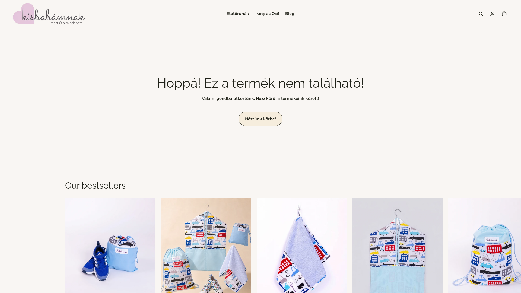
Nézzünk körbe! (260, 118)
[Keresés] (481, 14)
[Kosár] (504, 14)
